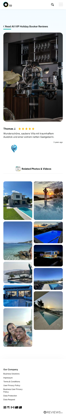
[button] (52, 4)
